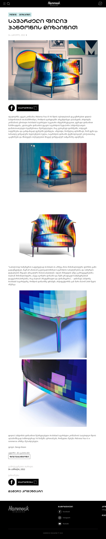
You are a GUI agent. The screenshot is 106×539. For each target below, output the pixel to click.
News (13, 15)
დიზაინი (24, 15)
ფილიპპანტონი (19, 457)
